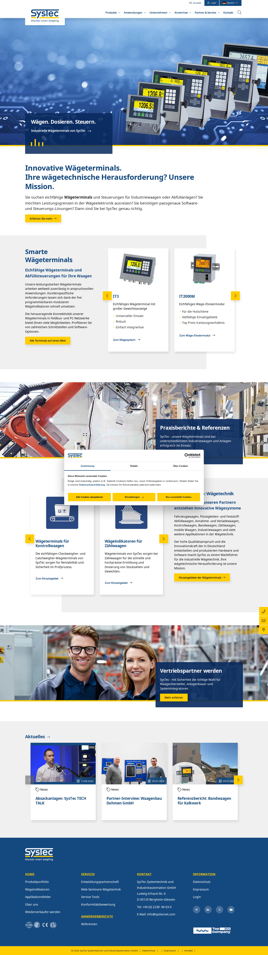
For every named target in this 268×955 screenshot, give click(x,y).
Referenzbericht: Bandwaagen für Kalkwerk (204, 801)
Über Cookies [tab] (180, 466)
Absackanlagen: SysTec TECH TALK (61, 801)
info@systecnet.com (161, 914)
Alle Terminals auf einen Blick (48, 340)
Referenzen (89, 924)
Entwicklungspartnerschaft (100, 882)
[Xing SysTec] (196, 909)
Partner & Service (206, 12)
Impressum (201, 889)
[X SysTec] (219, 909)
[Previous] (107, 295)
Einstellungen (132, 497)
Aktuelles (35, 737)
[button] (6, 81)
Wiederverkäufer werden (42, 912)
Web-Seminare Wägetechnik (101, 889)
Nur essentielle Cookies (178, 497)
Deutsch (231, 2)
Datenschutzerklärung (92, 484)
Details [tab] (134, 466)
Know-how (181, 12)
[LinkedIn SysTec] (208, 909)
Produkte (111, 12)
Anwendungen (133, 12)
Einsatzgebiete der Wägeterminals (200, 577)
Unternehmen (159, 12)
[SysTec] (39, 854)
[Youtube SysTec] (231, 909)
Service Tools (90, 897)
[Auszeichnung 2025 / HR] (212, 930)
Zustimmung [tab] (87, 466)
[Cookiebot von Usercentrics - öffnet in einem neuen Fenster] (186, 455)
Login (213, 2)
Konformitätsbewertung (98, 904)
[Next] (235, 295)
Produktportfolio (37, 882)
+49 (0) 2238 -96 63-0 (157, 907)
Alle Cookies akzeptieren (89, 497)
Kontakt (197, 2)
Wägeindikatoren (37, 889)
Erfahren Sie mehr (41, 218)
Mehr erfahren (174, 697)
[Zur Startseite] (45, 17)
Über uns (31, 904)
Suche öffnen (240, 13)
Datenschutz (201, 882)
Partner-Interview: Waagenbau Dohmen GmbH (134, 801)
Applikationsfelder (38, 897)
